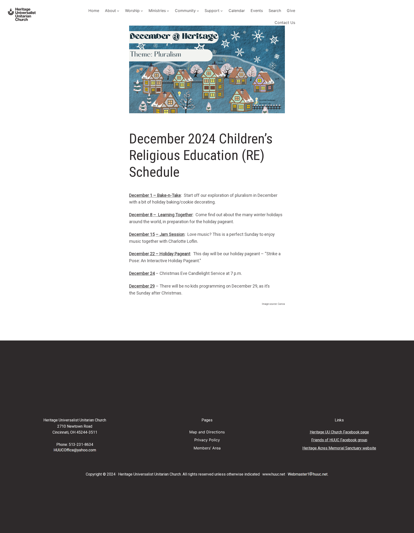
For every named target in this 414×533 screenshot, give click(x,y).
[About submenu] (118, 11)
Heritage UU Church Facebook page (339, 432)
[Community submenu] (198, 11)
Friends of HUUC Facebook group (339, 440)
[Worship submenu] (142, 11)
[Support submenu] (221, 11)
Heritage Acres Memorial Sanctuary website (339, 448)
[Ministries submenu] (168, 11)
